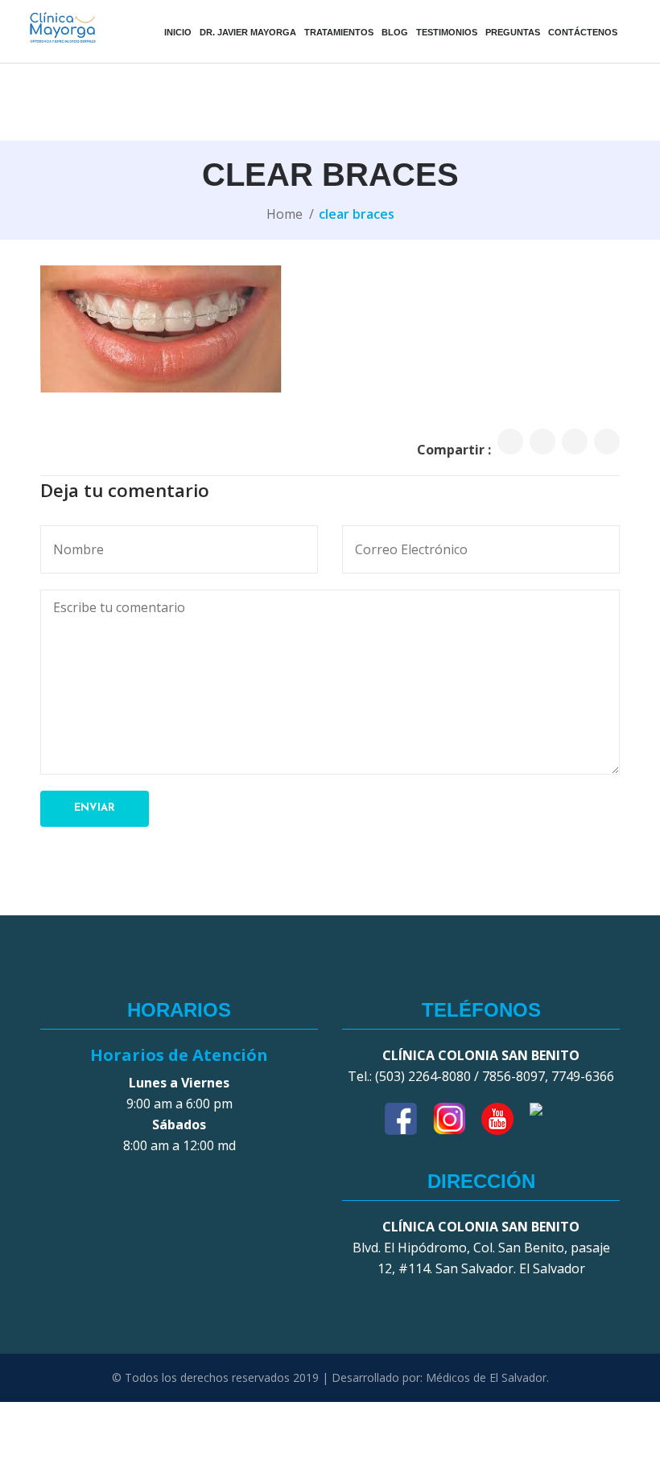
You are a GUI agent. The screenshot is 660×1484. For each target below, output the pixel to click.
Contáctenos (582, 32)
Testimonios (446, 32)
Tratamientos (338, 32)
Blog (395, 32)
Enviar (94, 808)
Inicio (178, 32)
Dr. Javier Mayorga (248, 32)
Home (284, 214)
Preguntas (512, 32)
